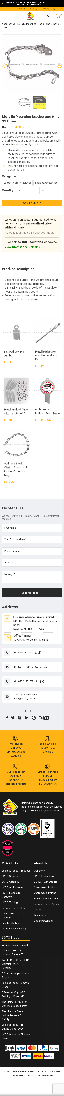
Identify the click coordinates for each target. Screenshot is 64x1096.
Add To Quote (32, 203)
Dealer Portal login (44, 921)
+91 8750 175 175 (25, 9)
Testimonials (41, 915)
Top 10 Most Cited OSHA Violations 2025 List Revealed (15, 964)
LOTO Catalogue (11, 882)
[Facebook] (7, 717)
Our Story (39, 871)
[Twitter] (13, 717)
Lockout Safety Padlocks (17, 183)
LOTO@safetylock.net (52, 9)
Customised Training (45, 893)
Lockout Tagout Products (16, 871)
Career (37, 910)
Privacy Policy (34, 1075)
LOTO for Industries (13, 887)
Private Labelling (11, 923)
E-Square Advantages (45, 882)
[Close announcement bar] (59, 3)
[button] (29, 3)
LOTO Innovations (44, 876)
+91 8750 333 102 (23, 653)
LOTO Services (10, 876)
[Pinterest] (34, 717)
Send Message (29, 593)
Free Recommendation (46, 899)
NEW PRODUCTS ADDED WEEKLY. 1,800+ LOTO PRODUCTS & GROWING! (27, 3)
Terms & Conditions (18, 1075)
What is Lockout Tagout (15, 945)
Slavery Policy (48, 1075)
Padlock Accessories (46, 183)
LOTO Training (10, 902)
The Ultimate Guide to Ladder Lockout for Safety (14, 1015)
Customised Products (46, 887)
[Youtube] (44, 717)
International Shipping (14, 929)
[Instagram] (20, 717)
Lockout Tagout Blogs (14, 908)
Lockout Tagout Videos (46, 904)
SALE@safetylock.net (25, 699)
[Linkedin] (26, 717)
